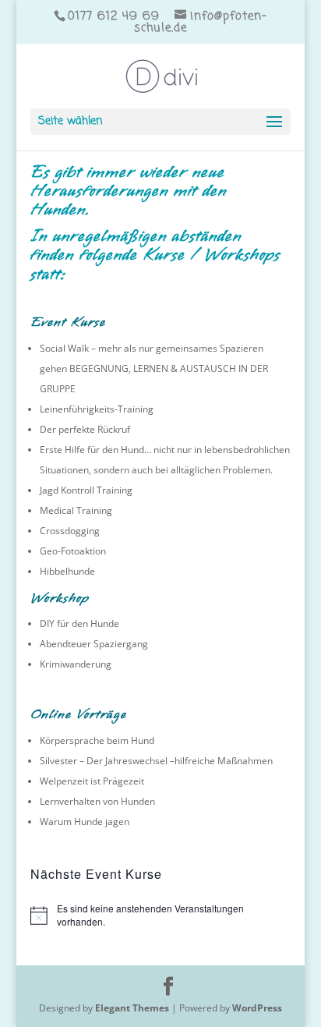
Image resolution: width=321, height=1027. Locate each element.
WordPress (257, 1008)
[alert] (160, 915)
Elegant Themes (132, 1008)
